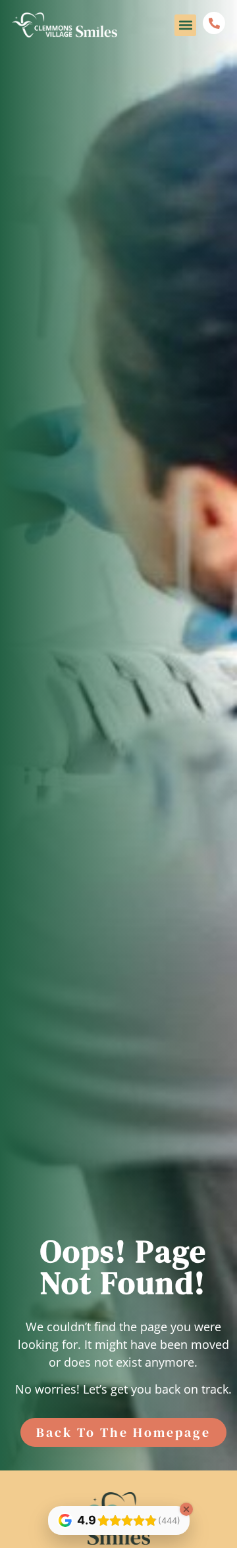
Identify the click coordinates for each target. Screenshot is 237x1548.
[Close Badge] (186, 1509)
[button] (185, 25)
